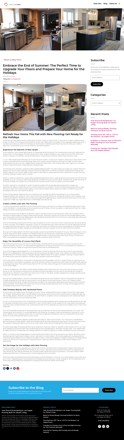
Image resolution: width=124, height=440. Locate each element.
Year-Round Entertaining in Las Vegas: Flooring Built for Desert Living (103, 123)
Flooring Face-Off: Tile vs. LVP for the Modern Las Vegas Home (104, 135)
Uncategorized (15, 79)
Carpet (5, 159)
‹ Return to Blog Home (12, 60)
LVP (29, 251)
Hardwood (7, 301)
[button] (119, 3)
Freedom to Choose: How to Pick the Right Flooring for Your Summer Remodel (106, 142)
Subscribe (97, 84)
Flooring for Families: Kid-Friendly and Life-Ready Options (104, 149)
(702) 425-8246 (103, 420)
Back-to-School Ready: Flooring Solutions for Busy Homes (103, 129)
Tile (4, 206)
